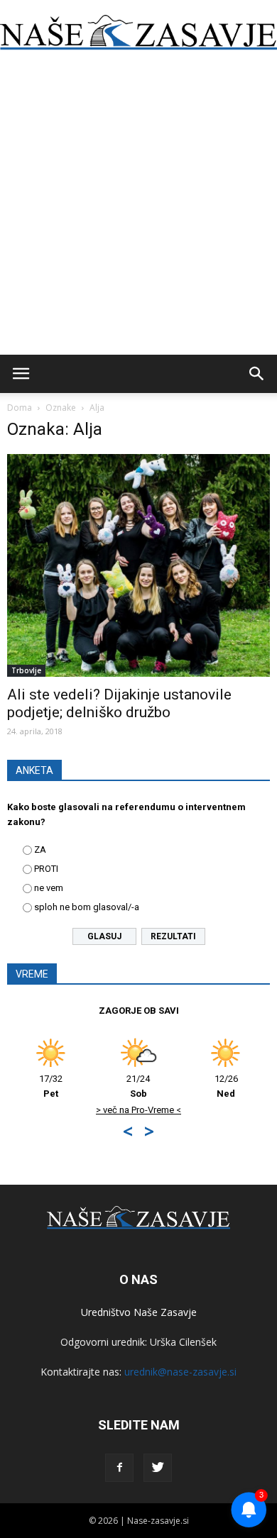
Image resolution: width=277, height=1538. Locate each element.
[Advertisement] (138, 209)
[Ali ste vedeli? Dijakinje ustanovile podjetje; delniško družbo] (138, 565)
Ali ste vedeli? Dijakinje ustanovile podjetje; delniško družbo (119, 703)
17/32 (51, 1086)
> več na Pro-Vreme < (138, 1110)
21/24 (138, 1086)
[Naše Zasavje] (138, 32)
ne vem (48, 888)
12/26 (226, 1086)
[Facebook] (119, 1468)
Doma (19, 408)
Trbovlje (26, 670)
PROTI (46, 868)
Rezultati (173, 936)
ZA (40, 849)
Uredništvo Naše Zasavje (139, 1312)
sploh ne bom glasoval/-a (86, 907)
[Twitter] (157, 1468)
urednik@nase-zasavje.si (180, 1371)
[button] (257, 374)
